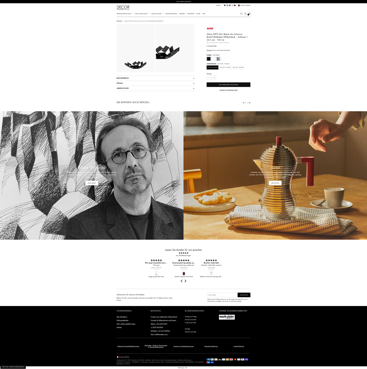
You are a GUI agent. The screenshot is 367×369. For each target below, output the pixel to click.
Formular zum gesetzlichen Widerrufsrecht (164, 317)
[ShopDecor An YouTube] (235, 5)
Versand (209, 50)
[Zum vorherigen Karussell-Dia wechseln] (244, 102)
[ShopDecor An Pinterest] (230, 5)
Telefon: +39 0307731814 (159, 324)
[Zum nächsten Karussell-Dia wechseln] (248, 102)
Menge (209, 74)
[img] (183, 253)
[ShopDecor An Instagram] (227, 5)
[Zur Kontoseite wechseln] (245, 14)
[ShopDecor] (123, 7)
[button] (182, 281)
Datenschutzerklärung (211, 346)
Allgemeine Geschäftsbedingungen (128, 346)
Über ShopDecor (122, 317)
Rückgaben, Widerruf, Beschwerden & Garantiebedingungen (156, 346)
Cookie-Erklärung (238, 346)
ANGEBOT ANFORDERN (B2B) (228, 90)
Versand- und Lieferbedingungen (183, 346)
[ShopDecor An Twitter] (232, 5)
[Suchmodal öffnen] (241, 14)
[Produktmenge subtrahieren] (208, 78)
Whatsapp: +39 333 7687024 (160, 331)
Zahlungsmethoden (122, 320)
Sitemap (119, 327)
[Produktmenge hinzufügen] (214, 78)
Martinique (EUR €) (124, 357)
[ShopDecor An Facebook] (225, 5)
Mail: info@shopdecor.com (159, 334)
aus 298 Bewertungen (183, 255)
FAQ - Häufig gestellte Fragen (126, 324)
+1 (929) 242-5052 (157, 327)
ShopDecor (134, 360)
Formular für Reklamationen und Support (163, 320)
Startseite (119, 21)
